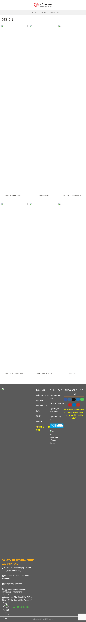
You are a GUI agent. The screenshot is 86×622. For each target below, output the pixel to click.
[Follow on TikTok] (74, 399)
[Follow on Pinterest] (70, 405)
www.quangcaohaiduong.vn (15, 589)
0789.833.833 (7, 579)
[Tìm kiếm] (83, 5)
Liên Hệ (39, 421)
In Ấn (38, 411)
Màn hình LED (41, 406)
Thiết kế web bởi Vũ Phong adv (43, 619)
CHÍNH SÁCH (57, 390)
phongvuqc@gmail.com (13, 584)
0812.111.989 (9, 576)
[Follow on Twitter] (78, 399)
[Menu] (3, 5)
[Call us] (82, 399)
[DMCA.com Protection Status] (56, 425)
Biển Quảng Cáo (42, 395)
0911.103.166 (22, 576)
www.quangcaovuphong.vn (12, 592)
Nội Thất (39, 401)
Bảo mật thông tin (57, 403)
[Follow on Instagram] (70, 399)
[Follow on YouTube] (78, 405)
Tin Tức (39, 416)
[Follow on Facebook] (66, 399)
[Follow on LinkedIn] (74, 405)
